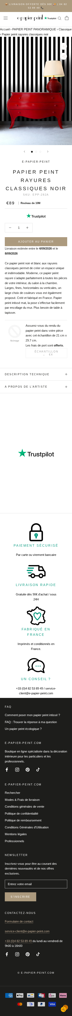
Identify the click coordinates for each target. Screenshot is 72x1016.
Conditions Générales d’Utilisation (27, 827)
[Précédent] (24, 151)
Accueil (5, 29)
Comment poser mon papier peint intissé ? (32, 715)
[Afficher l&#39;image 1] (32, 152)
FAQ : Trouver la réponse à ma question (31, 722)
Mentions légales (16, 834)
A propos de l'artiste (26, 386)
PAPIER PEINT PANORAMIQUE (34, 29)
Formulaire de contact (19, 921)
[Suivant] (47, 151)
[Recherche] (59, 18)
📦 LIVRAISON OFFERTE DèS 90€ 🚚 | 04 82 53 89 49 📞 (36, 6)
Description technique (27, 374)
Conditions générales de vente (24, 806)
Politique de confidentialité (21, 813)
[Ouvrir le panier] (66, 18)
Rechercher (12, 792)
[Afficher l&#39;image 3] (40, 152)
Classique (65, 29)
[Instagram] (17, 769)
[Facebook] (7, 769)
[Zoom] (63, 46)
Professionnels (14, 841)
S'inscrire (20, 896)
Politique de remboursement (23, 820)
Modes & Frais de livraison (22, 799)
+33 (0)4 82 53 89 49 (19, 941)
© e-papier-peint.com (36, 972)
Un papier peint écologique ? (23, 728)
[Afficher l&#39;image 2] (36, 152)
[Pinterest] (28, 769)
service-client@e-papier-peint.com (27, 931)
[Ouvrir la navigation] (6, 18)
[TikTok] (38, 769)
